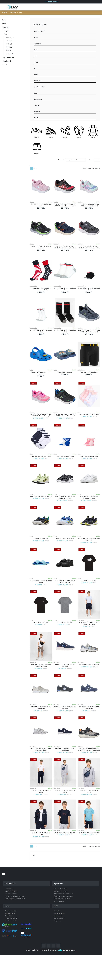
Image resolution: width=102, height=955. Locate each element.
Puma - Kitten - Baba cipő (41, 538)
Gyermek (13, 12)
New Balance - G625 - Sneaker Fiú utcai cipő (65, 665)
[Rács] (31, 160)
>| (42, 168)
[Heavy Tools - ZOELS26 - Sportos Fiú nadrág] (41, 772)
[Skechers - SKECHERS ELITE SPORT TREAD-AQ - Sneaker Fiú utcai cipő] (65, 396)
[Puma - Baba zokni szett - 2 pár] (65, 438)
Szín (35, 56)
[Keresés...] (89, 6)
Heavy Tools (81, 620)
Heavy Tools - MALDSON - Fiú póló (65, 832)
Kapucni (36, 93)
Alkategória (37, 44)
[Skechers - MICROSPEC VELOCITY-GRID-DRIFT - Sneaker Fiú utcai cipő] (65, 186)
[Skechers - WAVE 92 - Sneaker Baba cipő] (41, 186)
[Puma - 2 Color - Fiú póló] (89, 562)
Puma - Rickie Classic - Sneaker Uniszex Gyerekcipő (89, 497)
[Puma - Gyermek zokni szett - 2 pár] (89, 396)
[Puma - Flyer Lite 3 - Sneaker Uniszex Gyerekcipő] (89, 520)
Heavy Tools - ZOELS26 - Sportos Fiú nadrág (40, 791)
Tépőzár (36, 105)
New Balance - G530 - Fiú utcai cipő (89, 664)
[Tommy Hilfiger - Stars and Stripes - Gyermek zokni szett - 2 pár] (41, 270)
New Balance (57, 662)
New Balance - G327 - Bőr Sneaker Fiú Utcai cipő (41, 707)
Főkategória (38, 81)
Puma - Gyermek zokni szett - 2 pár (89, 414)
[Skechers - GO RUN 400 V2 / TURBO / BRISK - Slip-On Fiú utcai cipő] (89, 312)
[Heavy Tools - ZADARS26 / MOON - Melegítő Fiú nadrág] (41, 646)
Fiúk (20, 12)
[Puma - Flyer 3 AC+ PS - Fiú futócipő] (41, 478)
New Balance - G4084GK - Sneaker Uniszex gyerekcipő (41, 749)
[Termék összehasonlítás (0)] (38, 159)
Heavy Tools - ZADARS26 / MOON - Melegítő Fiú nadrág (40, 665)
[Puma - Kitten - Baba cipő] (41, 520)
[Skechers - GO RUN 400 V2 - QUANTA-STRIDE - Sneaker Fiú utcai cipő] (65, 228)
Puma (79, 412)
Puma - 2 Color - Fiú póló (89, 580)
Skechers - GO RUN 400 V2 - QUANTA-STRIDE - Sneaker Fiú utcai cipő (65, 247)
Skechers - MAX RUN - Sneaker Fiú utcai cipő (41, 247)
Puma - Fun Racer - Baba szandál (65, 538)
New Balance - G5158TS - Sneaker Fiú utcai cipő (65, 707)
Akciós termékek (39, 31)
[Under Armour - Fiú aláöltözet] (89, 354)
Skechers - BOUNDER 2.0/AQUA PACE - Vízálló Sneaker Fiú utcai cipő (89, 749)
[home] (4, 12)
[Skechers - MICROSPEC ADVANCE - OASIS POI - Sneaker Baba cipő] (89, 186)
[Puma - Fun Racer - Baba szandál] (65, 520)
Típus (36, 62)
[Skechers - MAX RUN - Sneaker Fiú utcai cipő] (41, 228)
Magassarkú (38, 99)
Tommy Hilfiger (33, 286)
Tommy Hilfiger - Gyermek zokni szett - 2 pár (65, 289)
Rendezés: (61, 160)
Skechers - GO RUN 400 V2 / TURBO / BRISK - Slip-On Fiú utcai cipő (89, 331)
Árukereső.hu (26, 937)
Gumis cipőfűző (39, 87)
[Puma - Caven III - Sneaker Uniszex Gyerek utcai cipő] (65, 562)
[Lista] (34, 160)
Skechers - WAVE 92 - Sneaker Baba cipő (40, 205)
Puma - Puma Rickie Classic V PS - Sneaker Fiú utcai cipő (65, 497)
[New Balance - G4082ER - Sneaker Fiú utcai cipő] (65, 730)
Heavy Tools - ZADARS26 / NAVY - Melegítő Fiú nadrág (89, 623)
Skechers (32, 202)
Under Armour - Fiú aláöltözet (88, 372)
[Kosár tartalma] (98, 7)
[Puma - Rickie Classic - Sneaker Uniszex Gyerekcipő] (89, 478)
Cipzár (36, 74)
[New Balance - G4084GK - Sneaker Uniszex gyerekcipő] (41, 730)
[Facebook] (44, 946)
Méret (36, 50)
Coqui (31, 370)
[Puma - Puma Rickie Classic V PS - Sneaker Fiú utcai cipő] (65, 478)
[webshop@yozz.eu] (58, 946)
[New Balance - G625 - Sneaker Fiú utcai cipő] (65, 646)
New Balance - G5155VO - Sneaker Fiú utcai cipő (89, 707)
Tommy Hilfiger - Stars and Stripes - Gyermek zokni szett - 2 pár (41, 289)
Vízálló (36, 118)
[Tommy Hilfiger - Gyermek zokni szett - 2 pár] (65, 270)
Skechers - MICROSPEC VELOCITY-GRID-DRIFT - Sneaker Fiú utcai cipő (65, 205)
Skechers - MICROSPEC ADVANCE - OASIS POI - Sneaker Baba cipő (89, 205)
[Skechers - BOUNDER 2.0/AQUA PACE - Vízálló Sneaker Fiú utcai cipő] (89, 730)
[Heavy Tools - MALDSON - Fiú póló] (65, 814)
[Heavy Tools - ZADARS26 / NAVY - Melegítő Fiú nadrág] (89, 604)
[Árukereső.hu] (26, 935)
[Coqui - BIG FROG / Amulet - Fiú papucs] (41, 354)
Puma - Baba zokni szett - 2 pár (65, 456)
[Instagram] (49, 946)
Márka (36, 37)
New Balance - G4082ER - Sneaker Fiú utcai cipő (65, 749)
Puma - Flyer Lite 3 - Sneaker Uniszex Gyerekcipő (89, 539)
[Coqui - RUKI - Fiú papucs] (65, 354)
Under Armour (81, 370)
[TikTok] (53, 946)
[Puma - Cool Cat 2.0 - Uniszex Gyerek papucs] (41, 562)
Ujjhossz (37, 112)
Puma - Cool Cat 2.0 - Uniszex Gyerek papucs (41, 581)
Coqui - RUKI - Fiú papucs (65, 372)
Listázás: (89, 160)
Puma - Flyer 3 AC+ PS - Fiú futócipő (41, 496)
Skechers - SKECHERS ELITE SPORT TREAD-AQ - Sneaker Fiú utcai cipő (65, 415)
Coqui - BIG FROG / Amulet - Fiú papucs (41, 373)
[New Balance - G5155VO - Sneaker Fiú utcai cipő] (89, 688)
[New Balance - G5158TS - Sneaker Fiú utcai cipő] (65, 688)
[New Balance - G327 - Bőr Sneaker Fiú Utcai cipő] (41, 688)
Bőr (35, 68)
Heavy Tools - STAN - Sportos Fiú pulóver (89, 791)
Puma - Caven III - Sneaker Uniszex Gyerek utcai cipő (65, 581)
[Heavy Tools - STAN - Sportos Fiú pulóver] (89, 772)
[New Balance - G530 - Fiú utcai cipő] (89, 646)
